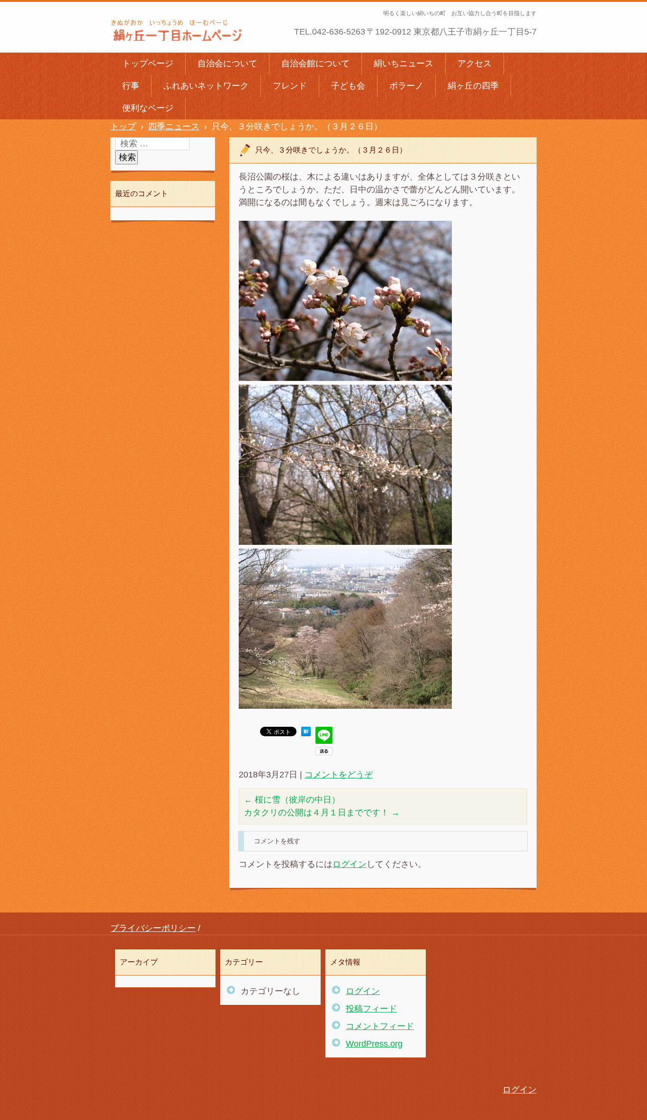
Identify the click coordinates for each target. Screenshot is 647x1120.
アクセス (475, 63)
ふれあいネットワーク (206, 85)
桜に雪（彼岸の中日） (292, 799)
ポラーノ (406, 85)
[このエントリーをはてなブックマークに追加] (306, 733)
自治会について (227, 63)
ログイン (349, 864)
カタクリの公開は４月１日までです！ (322, 812)
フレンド (290, 85)
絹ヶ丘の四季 (473, 85)
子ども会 (348, 85)
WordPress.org (374, 1043)
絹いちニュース (403, 63)
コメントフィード (380, 1026)
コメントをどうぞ (339, 774)
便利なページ (147, 108)
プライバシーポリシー (153, 928)
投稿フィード (371, 1008)
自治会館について (315, 63)
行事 (130, 85)
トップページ (147, 63)
